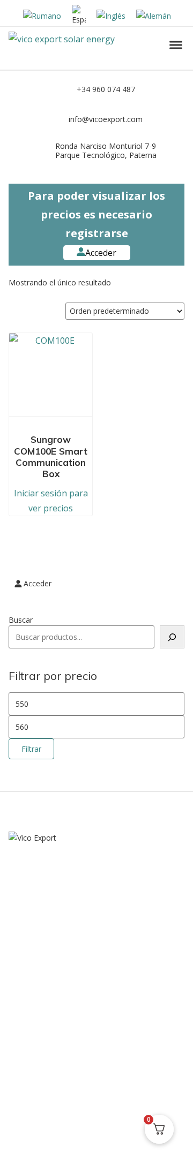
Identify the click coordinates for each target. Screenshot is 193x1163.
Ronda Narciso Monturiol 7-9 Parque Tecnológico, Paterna (106, 150)
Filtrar (31, 749)
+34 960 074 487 (106, 89)
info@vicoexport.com (106, 119)
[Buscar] (172, 636)
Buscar (21, 620)
